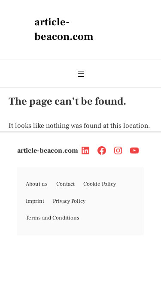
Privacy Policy (69, 201)
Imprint (35, 201)
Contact (65, 184)
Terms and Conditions (52, 217)
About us (37, 184)
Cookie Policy (99, 184)
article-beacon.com (47, 150)
